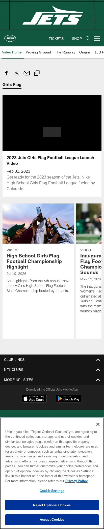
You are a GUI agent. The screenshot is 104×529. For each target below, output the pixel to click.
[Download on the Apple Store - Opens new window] (33, 399)
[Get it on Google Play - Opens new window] (68, 401)
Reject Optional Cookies (52, 505)
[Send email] (27, 76)
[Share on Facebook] (7, 76)
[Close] (97, 424)
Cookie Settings (52, 491)
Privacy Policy (33, 481)
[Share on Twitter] (17, 76)
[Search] (88, 38)
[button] (52, 135)
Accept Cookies (52, 519)
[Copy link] (37, 73)
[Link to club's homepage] (10, 36)
